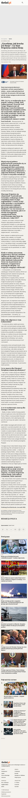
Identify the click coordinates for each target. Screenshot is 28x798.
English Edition (4, 784)
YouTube (17, 786)
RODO (2, 786)
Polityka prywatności (6, 792)
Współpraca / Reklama (20, 775)
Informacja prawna (5, 796)
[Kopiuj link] (23, 529)
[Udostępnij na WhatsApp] (19, 529)
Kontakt (16, 773)
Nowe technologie (5, 775)
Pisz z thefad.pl (4, 782)
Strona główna (4, 38)
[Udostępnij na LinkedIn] (11, 529)
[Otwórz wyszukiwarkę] (21, 2)
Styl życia (3, 777)
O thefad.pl (17, 771)
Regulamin (3, 794)
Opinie (2, 773)
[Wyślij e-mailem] (15, 529)
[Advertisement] (14, 20)
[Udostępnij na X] (7, 529)
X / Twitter (17, 782)
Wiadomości (4, 771)
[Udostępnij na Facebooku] (2, 529)
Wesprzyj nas (18, 777)
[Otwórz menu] (25, 2)
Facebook (17, 784)
